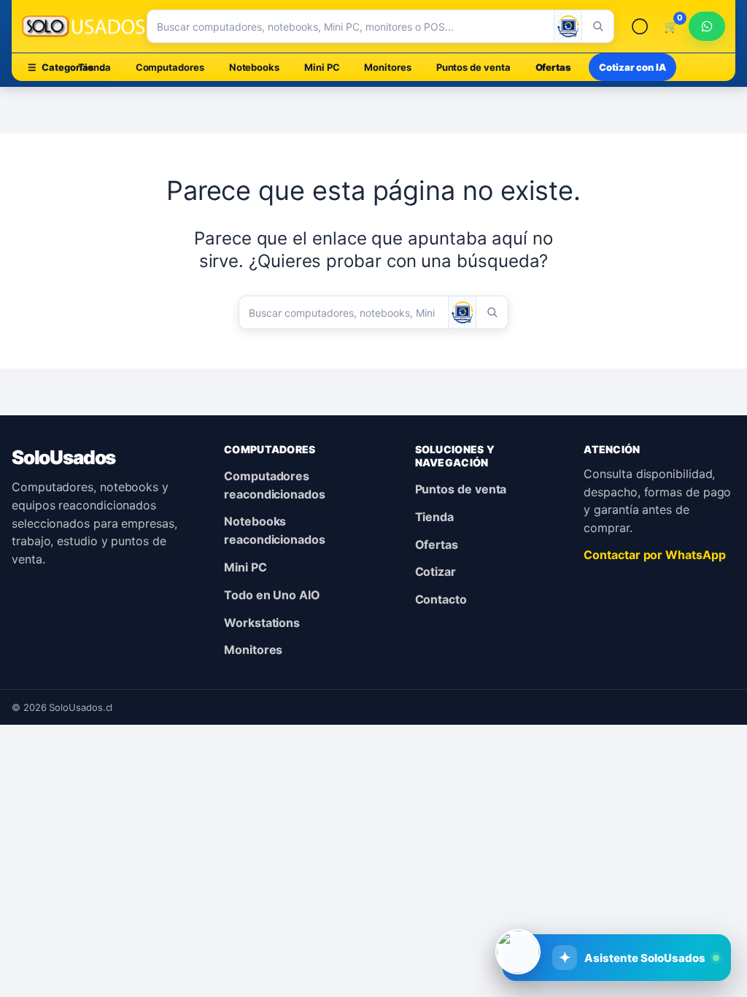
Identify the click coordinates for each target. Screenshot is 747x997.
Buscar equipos (520, 909)
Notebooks (254, 67)
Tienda (434, 516)
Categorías (67, 67)
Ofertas (553, 67)
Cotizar (435, 571)
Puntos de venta (473, 67)
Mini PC (321, 67)
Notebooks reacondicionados (274, 530)
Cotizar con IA (632, 67)
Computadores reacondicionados (274, 485)
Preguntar (633, 909)
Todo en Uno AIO (272, 595)
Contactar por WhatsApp (654, 554)
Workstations (262, 622)
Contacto (441, 599)
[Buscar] (597, 26)
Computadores (170, 67)
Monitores (387, 67)
